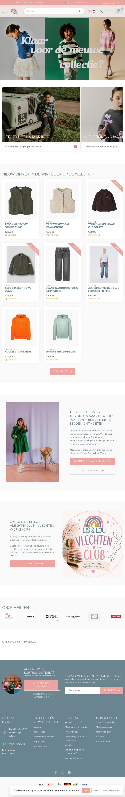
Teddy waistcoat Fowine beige (58, 225)
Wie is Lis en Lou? (73, 722)
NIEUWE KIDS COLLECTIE (46, 722)
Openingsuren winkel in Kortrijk (92, 461)
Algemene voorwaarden (76, 727)
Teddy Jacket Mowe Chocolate (101, 225)
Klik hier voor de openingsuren (42, 696)
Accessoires (39, 731)
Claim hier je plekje (32, 563)
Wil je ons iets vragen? (41, 685)
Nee (97, 790)
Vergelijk (100, 736)
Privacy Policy (71, 731)
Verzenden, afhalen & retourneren (75, 738)
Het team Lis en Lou (93, 470)
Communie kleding (73, 758)
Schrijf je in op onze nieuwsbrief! (74, 751)
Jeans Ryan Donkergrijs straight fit (62, 289)
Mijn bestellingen (104, 727)
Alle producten (103, 741)
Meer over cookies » (111, 790)
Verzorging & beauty (44, 736)
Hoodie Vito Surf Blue (60, 351)
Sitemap (69, 744)
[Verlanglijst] (109, 11)
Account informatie (105, 722)
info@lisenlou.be (17, 743)
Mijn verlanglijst (103, 731)
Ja (86, 790)
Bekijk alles (60, 371)
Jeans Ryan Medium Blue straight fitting (103, 289)
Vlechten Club (40, 746)
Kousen (37, 727)
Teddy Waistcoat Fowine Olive (16, 225)
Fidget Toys (39, 741)
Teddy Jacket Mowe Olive (18, 289)
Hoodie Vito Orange (18, 351)
